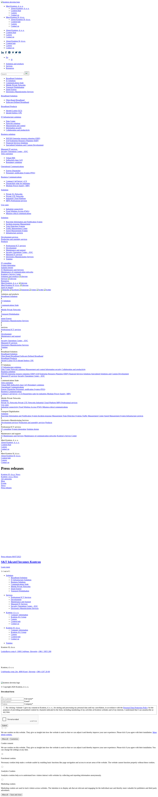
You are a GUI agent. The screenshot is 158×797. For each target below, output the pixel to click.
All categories (6, 479)
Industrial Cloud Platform (16, 198)
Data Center (10, 121)
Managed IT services (9, 149)
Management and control (15, 126)
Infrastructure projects (14, 233)
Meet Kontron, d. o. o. (14, 6)
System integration (8, 265)
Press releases (6, 488)
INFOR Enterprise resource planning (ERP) (23, 138)
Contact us (15, 15)
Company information (19, 615)
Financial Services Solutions (17, 143)
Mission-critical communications (18, 213)
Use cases (5, 205)
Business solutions (8, 134)
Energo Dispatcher (13, 171)
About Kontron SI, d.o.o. (20, 19)
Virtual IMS (10, 158)
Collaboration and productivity (18, 130)
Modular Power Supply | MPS (18, 186)
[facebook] (79, 657)
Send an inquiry (7, 287)
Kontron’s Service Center (11, 274)
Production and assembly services (14, 239)
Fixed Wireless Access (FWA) (17, 211)
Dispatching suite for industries (18, 183)
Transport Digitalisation (15, 87)
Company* (28, 704)
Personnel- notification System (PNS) (20, 173)
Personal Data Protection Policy (135, 708)
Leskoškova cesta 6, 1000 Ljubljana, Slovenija (19, 651)
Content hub (15, 22)
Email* (27, 701)
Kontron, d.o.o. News (9, 477)
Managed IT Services (19, 604)
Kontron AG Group (18, 617)
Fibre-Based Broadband (15, 100)
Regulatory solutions (14, 162)
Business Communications (11, 177)
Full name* (28, 699)
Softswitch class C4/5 (14, 160)
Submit (4, 726)
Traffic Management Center (16, 228)
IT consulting (6, 263)
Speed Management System (17, 231)
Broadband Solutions (14, 78)
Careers (14, 13)
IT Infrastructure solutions (11, 117)
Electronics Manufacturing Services (20, 92)
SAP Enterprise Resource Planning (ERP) (22, 141)
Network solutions (13, 123)
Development (11, 248)
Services (9, 66)
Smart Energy (11, 89)
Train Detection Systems (15, 226)
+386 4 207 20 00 (43, 672)
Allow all (5, 739)
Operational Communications (12, 166)
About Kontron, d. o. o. (20, 8)
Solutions (4, 190)
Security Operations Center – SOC (14, 151)
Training (9, 259)
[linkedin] (79, 654)
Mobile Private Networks (16, 85)
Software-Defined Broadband (17, 102)
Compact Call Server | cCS (16, 181)
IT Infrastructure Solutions (21, 580)
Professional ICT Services (21, 597)
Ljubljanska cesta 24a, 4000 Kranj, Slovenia (18, 672)
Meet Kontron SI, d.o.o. (15, 17)
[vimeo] (79, 662)
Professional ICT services (16, 246)
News (3, 485)
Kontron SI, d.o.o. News (10, 474)
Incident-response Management (18, 224)
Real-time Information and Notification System (24, 222)
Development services (9, 237)
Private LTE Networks (15, 196)
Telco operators (7, 154)
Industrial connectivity (14, 209)
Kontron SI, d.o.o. (13, 628)
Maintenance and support (16, 250)
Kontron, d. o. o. (12, 613)
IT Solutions (11, 81)
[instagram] (79, 660)
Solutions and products (15, 64)
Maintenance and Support (21, 602)
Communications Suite (15, 83)
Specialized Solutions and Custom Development (24, 145)
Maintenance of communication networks (17, 272)
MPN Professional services (16, 201)
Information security (14, 128)
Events (3, 483)
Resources (10, 68)
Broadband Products (9, 106)
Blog (3, 481)
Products (4, 241)
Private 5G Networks (14, 194)
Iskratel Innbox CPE (14, 113)
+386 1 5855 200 (44, 651)
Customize (14, 739)
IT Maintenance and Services (12, 270)
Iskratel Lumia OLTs (14, 111)
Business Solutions (18, 582)
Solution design (7, 268)
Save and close (15, 795)
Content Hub (16, 11)
